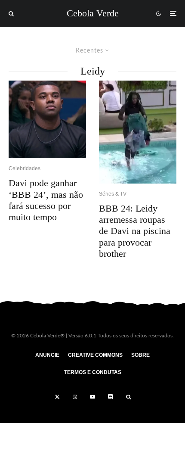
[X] (57, 397)
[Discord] (111, 397)
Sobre (140, 355)
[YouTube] (92, 397)
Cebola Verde (93, 13)
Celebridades (24, 168)
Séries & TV (112, 194)
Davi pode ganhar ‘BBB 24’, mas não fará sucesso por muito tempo (46, 200)
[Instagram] (74, 397)
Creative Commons (95, 355)
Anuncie (47, 355)
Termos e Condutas (92, 372)
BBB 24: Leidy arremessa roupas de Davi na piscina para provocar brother (134, 231)
